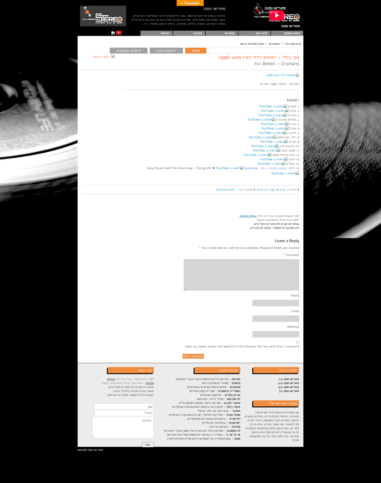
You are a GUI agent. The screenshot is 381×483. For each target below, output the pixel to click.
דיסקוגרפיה (166, 51)
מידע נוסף (261, 33)
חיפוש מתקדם (128, 51)
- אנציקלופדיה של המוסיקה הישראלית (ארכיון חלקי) (203, 438)
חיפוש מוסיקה (292, 33)
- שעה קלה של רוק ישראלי (218, 411)
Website (293, 327)
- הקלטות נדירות (225, 427)
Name (295, 296)
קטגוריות (230, 33)
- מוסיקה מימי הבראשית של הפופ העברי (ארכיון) (202, 431)
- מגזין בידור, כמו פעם (218, 399)
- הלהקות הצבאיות (220, 395)
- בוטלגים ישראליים (221, 423)
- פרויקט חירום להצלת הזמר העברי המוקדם (208, 379)
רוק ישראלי (262, 189)
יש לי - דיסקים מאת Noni (230, 189)
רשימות (165, 33)
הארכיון (197, 33)
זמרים (282, 189)
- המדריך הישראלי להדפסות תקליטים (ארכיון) (203, 435)
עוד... (144, 24)
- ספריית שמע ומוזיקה (214, 391)
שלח (147, 444)
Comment (291, 255)
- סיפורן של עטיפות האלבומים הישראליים (206, 407)
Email (295, 311)
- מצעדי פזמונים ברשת (221, 383)
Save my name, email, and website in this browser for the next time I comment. (242, 347)
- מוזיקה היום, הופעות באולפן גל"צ (209, 403)
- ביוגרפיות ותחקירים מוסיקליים (214, 419)
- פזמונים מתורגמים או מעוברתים (213, 387)
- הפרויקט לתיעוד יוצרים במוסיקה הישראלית (204, 415)
